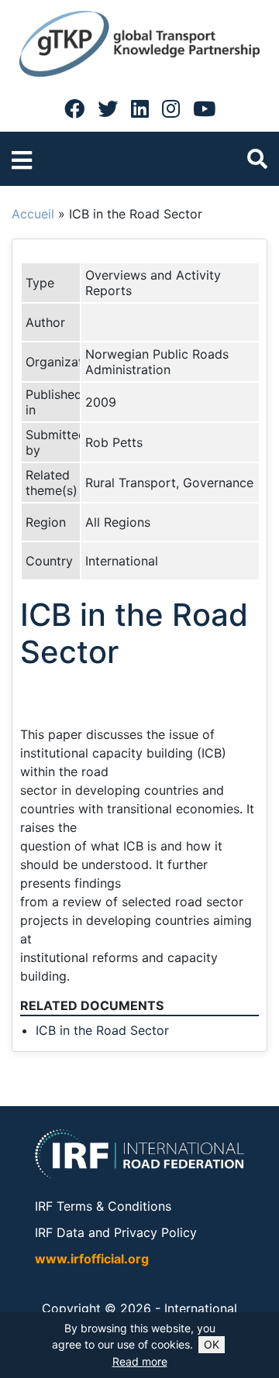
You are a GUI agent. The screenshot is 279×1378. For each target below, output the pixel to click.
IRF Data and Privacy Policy (116, 1232)
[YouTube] (204, 108)
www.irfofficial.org (92, 1258)
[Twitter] (108, 108)
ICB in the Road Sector (102, 1030)
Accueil (33, 214)
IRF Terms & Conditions (103, 1206)
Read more (139, 1361)
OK (211, 1344)
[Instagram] (171, 108)
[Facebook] (74, 108)
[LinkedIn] (140, 108)
